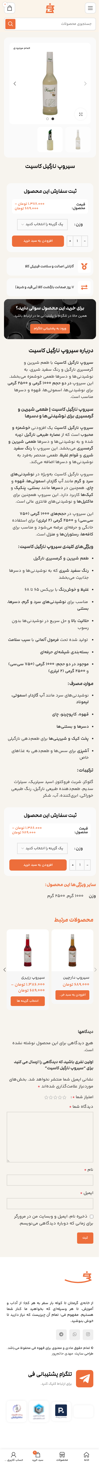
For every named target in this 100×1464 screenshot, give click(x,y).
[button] (85, 83)
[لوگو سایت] (50, 8)
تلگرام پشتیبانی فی (50, 1374)
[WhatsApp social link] (74, 1334)
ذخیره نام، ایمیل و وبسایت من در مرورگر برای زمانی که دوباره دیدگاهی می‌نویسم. (53, 1220)
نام (88, 1169)
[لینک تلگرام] (61, 1334)
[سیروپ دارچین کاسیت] (72, 950)
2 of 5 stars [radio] (60, 1097)
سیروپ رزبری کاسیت (33, 980)
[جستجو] (10, 24)
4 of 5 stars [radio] (51, 1097)
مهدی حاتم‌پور (62, 1353)
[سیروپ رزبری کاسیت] (28, 950)
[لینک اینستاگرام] (88, 1334)
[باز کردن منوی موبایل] (90, 8)
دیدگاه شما (81, 1106)
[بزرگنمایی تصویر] (81, 114)
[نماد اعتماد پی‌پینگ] (61, 1411)
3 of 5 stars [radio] (55, 1097)
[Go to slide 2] (47, 119)
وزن (79, 224)
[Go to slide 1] (52, 119)
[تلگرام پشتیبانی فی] (84, 1378)
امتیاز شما (82, 1097)
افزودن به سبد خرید (38, 241)
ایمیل (86, 1193)
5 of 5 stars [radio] (46, 1097)
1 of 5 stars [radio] (64, 1097)
